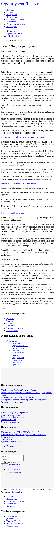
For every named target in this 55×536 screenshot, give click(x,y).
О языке (10, 12)
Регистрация (14, 465)
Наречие (15, 355)
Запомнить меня (11, 462)
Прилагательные (19, 348)
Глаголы (15, 350)
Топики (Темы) (13, 36)
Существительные (20, 345)
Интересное (11, 14)
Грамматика (11, 341)
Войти (4, 465)
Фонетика (10, 326)
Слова (9, 323)
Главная (10, 10)
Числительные (18, 360)
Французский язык (15, 33)
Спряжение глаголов (15, 24)
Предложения (18, 357)
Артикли (16, 343)
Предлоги (16, 362)
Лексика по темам (14, 523)
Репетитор (11, 22)
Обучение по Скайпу (16, 19)
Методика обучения (15, 328)
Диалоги (10, 318)
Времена (16, 365)
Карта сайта (16, 492)
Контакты (10, 446)
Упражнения (12, 330)
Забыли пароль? (13, 472)
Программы (11, 17)
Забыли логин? (13, 469)
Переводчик (11, 26)
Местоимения (18, 353)
